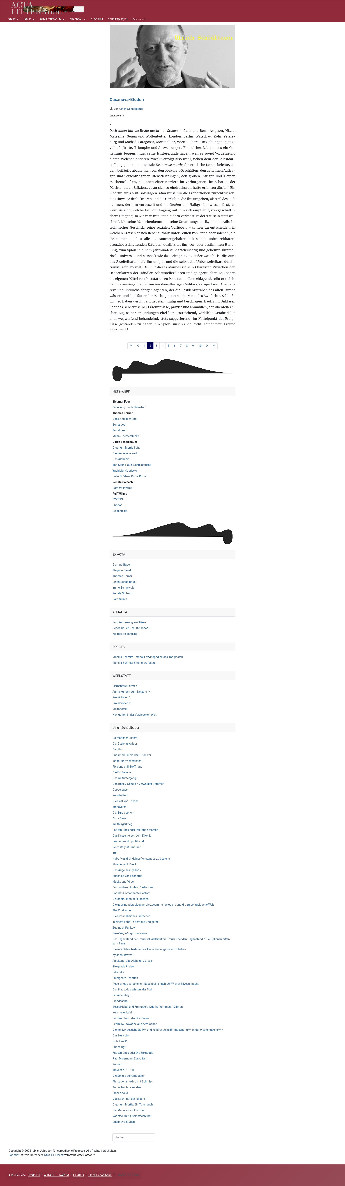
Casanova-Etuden (123, 1121)
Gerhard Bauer (121, 564)
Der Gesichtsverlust (124, 743)
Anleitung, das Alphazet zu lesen (132, 960)
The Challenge (121, 910)
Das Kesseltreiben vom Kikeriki (131, 835)
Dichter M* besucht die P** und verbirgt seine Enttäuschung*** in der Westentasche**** (167, 1029)
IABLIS (27, 19)
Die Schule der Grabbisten (128, 1075)
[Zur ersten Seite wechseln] (131, 345)
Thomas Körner (122, 413)
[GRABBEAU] (84, 19)
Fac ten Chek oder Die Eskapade (132, 1052)
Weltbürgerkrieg (122, 824)
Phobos (117, 505)
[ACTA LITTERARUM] (63, 19)
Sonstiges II (119, 430)
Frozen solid (120, 1093)
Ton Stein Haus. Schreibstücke (131, 465)
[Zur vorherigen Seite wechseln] (138, 345)
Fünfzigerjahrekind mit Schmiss (132, 1081)
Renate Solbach (122, 482)
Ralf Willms (119, 493)
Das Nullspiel (120, 1035)
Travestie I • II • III (123, 1070)
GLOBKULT (97, 19)
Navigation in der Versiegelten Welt (134, 714)
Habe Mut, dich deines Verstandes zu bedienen (141, 858)
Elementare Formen (124, 686)
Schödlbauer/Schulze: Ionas (130, 628)
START (11, 19)
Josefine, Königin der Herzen (130, 933)
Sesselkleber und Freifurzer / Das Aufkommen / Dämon (147, 1006)
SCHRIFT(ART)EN (118, 19)
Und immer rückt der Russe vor (131, 755)
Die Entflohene (121, 772)
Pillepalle (118, 972)
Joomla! (14, 1155)
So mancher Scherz (124, 738)
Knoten (116, 1064)
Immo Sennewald (123, 587)
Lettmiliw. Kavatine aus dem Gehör (134, 1024)
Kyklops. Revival (122, 955)
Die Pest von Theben (125, 801)
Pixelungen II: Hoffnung (127, 766)
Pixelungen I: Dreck (124, 864)
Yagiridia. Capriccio (124, 470)
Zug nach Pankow (123, 927)
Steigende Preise (123, 966)
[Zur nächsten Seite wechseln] (207, 345)
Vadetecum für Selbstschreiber (131, 1116)
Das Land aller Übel (124, 419)
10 (200, 345)
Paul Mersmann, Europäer (128, 1058)
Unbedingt (118, 1047)
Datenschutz (139, 19)
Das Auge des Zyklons (126, 870)
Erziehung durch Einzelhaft (129, 407)
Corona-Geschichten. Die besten (132, 887)
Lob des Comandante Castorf (131, 893)
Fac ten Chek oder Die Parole (130, 1018)
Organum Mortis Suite (126, 447)
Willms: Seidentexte (124, 634)
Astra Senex (120, 818)
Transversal (119, 807)
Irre (114, 853)
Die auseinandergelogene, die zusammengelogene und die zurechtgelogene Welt (163, 904)
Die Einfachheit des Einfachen (131, 916)
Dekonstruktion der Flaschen (130, 899)
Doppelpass (120, 789)
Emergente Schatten (125, 978)
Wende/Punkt (121, 795)
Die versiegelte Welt (124, 453)
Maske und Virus (123, 881)
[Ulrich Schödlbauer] (172, 56)
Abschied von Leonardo (127, 876)
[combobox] (133, 1137)
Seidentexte (119, 511)
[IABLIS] (33, 19)
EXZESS (117, 499)
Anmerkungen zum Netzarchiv (131, 691)
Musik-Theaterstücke (125, 436)
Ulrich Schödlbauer (124, 442)
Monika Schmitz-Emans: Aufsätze (133, 662)
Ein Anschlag (120, 995)
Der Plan (117, 749)
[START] (17, 19)
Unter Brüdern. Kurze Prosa (129, 476)
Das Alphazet (120, 459)
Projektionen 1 (121, 697)
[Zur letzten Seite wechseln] (214, 345)
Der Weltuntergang (124, 778)
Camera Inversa (122, 488)
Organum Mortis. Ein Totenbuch (132, 1104)
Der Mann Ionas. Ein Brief (128, 1110)
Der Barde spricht (123, 812)
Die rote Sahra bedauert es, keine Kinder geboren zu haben (149, 949)
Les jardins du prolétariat (128, 841)
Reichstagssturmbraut (126, 847)
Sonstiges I (119, 424)
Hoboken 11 (120, 1041)
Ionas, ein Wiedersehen (126, 761)
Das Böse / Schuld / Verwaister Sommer (138, 784)
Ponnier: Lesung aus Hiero (129, 622)
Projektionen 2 (121, 703)
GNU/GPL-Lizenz (53, 1155)
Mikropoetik (119, 709)
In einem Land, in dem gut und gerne (135, 922)
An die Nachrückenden (126, 1087)
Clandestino (120, 1001)
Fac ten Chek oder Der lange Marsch (135, 830)
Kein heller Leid (122, 1012)
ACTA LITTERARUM (50, 19)
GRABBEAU (76, 19)
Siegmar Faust (121, 401)
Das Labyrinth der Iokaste (128, 1098)
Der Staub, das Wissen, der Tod (132, 989)
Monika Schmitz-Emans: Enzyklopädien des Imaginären (147, 657)
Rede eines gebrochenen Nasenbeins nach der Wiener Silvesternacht (155, 983)
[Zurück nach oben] (338, 1179)
